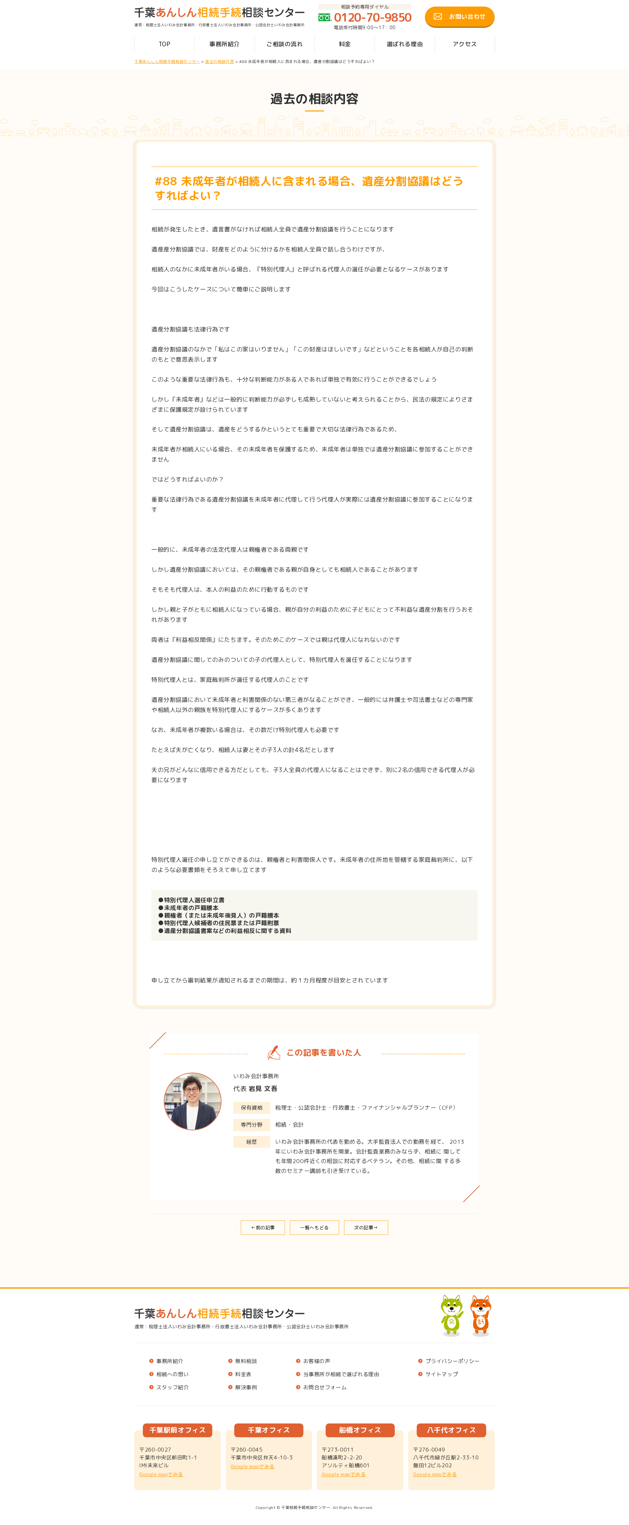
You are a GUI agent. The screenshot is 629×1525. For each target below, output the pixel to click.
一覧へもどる (314, 1227)
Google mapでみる (161, 1474)
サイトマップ (442, 1374)
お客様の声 (317, 1361)
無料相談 (246, 1361)
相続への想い (172, 1374)
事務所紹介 (224, 44)
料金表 (243, 1374)
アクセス (465, 44)
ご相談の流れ (284, 44)
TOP (165, 44)
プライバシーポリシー (453, 1361)
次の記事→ (366, 1227)
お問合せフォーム (325, 1387)
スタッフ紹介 (172, 1387)
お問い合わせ (467, 16)
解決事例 (246, 1387)
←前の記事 (263, 1227)
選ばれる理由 (405, 44)
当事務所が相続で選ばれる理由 (341, 1374)
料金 (345, 44)
